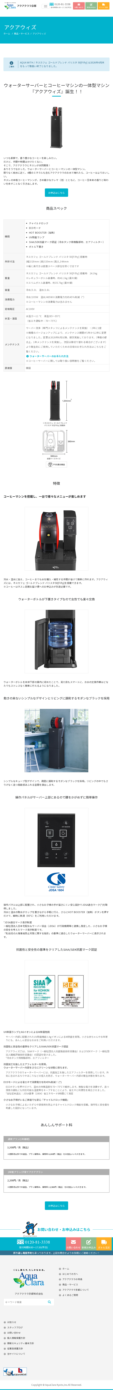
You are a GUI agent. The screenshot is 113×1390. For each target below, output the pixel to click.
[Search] (49, 1302)
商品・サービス (21, 33)
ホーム (7, 33)
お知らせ (11, 1322)
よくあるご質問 (70, 1295)
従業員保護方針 (15, 1348)
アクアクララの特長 (72, 1279)
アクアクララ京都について (75, 1289)
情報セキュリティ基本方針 (20, 1343)
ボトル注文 (104, 1247)
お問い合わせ (73, 1247)
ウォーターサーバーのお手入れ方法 (49, 356)
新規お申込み (89, 1247)
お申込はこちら (56, 192)
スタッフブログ (15, 1327)
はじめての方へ (70, 1273)
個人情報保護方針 (16, 1337)
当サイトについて (16, 1353)
